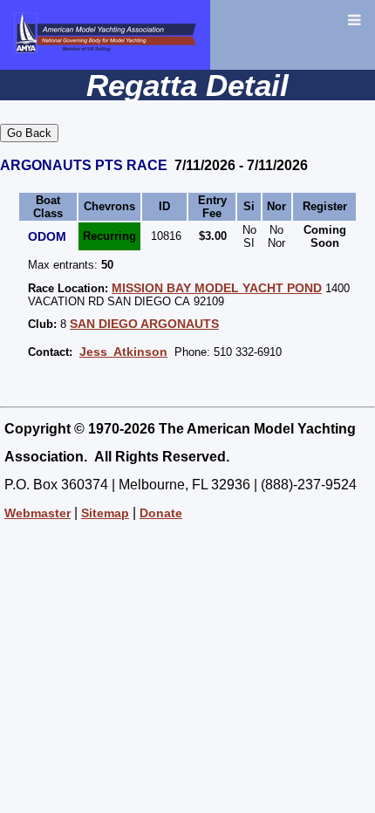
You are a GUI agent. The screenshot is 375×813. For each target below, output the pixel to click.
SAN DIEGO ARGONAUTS (144, 324)
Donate (161, 513)
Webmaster (37, 513)
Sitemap (105, 513)
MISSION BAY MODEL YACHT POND (217, 288)
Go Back (29, 133)
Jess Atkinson (123, 352)
